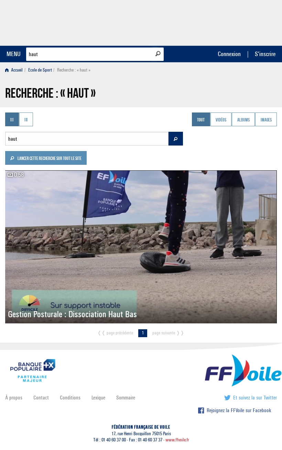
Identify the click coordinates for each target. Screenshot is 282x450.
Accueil (16, 70)
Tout (201, 120)
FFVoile (233, 21)
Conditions (70, 397)
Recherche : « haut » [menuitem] (73, 70)
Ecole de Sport (40, 70)
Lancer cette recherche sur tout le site (49, 159)
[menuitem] (15, 70)
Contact (41, 397)
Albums (243, 120)
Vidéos (221, 120)
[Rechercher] (158, 53)
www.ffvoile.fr (177, 440)
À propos (13, 397)
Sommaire (125, 397)
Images (266, 120)
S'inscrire (265, 54)
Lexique (98, 397)
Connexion (229, 54)
